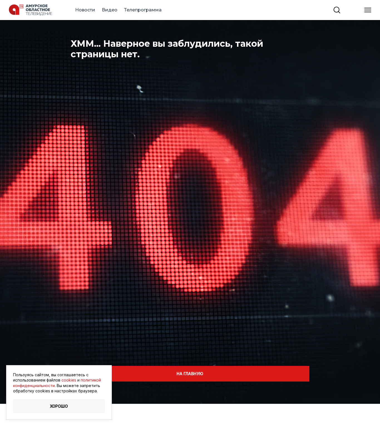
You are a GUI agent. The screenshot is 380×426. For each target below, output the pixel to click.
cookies (68, 380)
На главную (190, 373)
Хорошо (59, 406)
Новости (85, 10)
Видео (109, 10)
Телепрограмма (143, 10)
